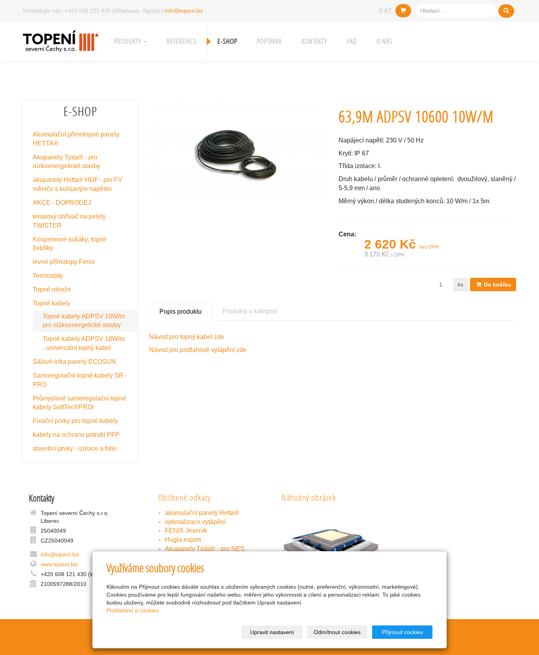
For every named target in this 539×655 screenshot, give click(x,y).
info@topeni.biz (184, 10)
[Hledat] (506, 11)
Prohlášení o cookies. (133, 610)
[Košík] (403, 10)
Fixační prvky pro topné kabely (75, 420)
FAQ (352, 41)
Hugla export (183, 539)
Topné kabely (51, 303)
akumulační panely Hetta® (202, 512)
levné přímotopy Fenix (64, 261)
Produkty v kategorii (250, 311)
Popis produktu (180, 311)
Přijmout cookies (402, 632)
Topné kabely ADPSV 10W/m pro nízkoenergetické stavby (84, 321)
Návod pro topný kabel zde (186, 336)
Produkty (128, 41)
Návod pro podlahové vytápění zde (198, 349)
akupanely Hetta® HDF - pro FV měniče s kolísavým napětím (77, 184)
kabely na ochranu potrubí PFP (76, 434)
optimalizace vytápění (195, 521)
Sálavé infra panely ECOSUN (74, 361)
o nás (384, 41)
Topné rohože (52, 289)
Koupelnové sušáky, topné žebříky (70, 244)
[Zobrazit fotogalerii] (331, 546)
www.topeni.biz (59, 564)
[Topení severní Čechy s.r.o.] (60, 40)
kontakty (314, 41)
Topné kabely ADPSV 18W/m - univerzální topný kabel (84, 343)
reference (182, 41)
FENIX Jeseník (186, 530)
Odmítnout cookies (337, 632)
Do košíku (496, 284)
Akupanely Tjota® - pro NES (205, 548)
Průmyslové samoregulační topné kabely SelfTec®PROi (79, 403)
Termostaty (48, 275)
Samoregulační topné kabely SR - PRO (80, 380)
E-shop (227, 41)
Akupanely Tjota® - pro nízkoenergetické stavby (66, 162)
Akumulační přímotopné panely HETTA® (76, 139)
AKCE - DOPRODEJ (62, 202)
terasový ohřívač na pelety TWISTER (69, 221)
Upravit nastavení (272, 632)
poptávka (269, 41)
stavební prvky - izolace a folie (75, 448)
